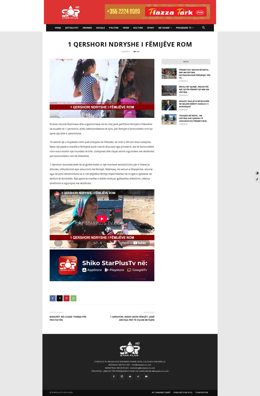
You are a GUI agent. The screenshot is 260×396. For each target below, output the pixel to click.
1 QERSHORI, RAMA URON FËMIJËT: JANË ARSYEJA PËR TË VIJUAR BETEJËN (132, 318)
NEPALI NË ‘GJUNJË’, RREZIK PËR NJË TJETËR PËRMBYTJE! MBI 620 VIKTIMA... (194, 89)
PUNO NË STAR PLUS (182, 392)
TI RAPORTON (201, 392)
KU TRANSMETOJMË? (161, 392)
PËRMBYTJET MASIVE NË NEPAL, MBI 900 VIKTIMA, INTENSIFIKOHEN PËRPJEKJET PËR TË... (194, 73)
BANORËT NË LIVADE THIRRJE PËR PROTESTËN (68, 318)
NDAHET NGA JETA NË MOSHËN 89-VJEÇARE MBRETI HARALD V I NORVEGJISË (194, 104)
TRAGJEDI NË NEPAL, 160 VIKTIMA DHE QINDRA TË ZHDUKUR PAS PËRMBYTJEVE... (193, 118)
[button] (203, 27)
